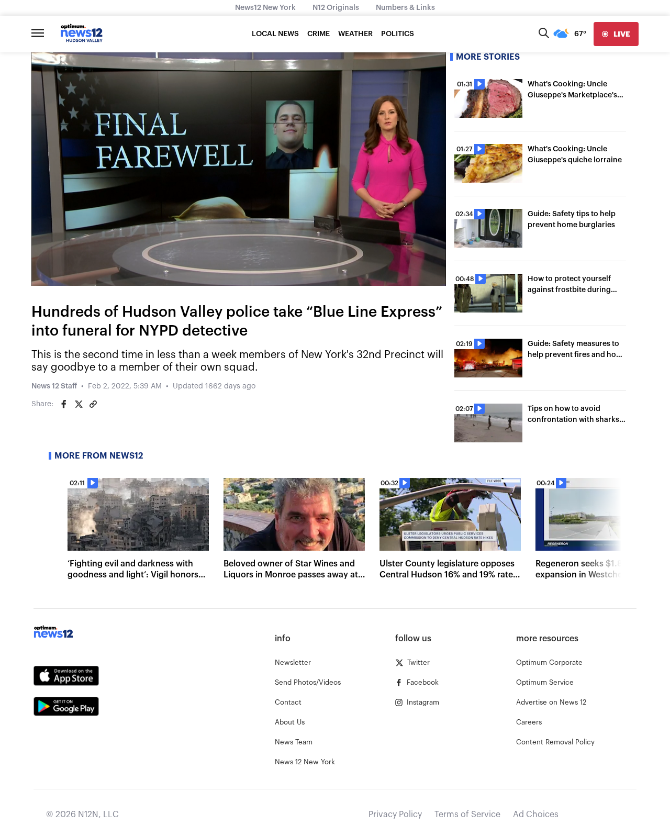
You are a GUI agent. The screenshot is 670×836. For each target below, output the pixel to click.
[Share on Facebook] (64, 404)
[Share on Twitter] (78, 404)
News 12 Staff (54, 386)
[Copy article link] (93, 404)
